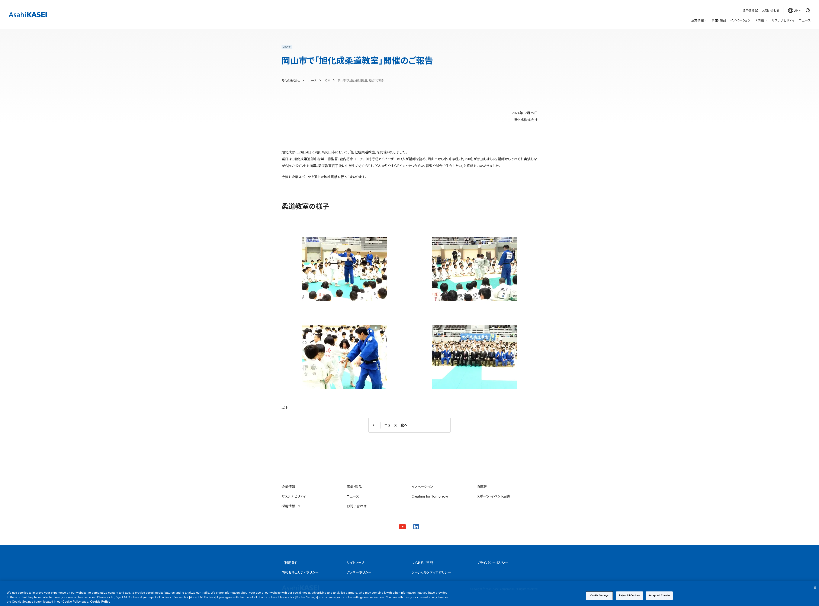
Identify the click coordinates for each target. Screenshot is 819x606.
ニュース (312, 80)
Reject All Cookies (629, 595)
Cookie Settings (599, 595)
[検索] (807, 10)
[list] (357, 47)
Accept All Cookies (659, 595)
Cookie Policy (100, 601)
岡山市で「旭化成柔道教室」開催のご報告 (361, 80)
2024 (327, 80)
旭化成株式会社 (291, 80)
